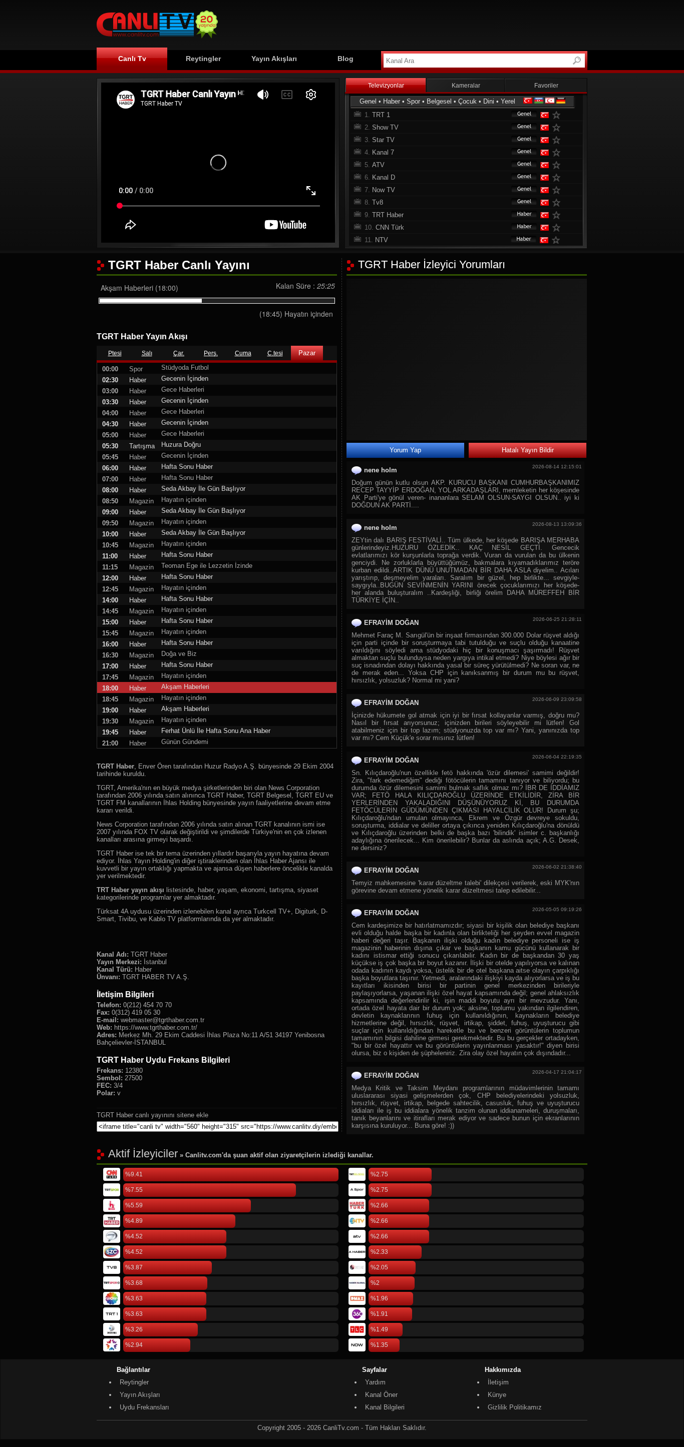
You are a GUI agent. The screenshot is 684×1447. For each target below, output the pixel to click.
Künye (497, 1394)
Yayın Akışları (274, 59)
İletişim (498, 1382)
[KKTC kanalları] (549, 101)
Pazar (306, 353)
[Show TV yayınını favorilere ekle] (558, 127)
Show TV (385, 127)
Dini (488, 101)
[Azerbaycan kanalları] (538, 101)
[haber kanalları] (519, 215)
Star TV (383, 140)
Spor (413, 101)
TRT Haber (388, 215)
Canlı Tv (132, 59)
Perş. (211, 353)
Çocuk (467, 101)
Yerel (508, 101)
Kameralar (466, 85)
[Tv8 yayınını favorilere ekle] (558, 202)
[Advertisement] (405, 23)
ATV (378, 165)
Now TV (383, 190)
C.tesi (275, 353)
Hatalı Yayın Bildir (528, 450)
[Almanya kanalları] (560, 101)
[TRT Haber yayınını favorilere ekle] (558, 215)
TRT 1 (381, 115)
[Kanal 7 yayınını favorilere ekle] (558, 152)
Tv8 (377, 202)
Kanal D (383, 177)
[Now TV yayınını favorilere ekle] (558, 190)
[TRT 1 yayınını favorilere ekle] (558, 115)
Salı (147, 353)
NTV (381, 240)
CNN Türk (390, 227)
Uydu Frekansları (144, 1407)
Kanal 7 (383, 152)
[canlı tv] (157, 40)
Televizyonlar (386, 85)
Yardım (375, 1382)
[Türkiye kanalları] (527, 101)
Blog (345, 59)
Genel (368, 101)
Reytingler (203, 59)
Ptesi (115, 353)
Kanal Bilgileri (385, 1407)
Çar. (178, 353)
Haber (391, 101)
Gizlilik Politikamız (515, 1407)
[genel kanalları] (519, 115)
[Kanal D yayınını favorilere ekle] (558, 177)
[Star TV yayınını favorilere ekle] (558, 140)
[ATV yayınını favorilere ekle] (558, 165)
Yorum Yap (405, 450)
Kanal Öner (381, 1394)
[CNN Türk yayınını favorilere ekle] (558, 227)
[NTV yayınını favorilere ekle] (557, 240)
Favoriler (546, 85)
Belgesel (439, 101)
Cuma (243, 353)
